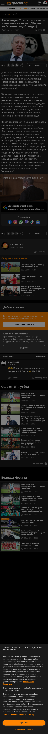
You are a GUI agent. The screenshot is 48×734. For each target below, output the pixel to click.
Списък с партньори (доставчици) (18, 714)
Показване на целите (24, 729)
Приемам (24, 723)
